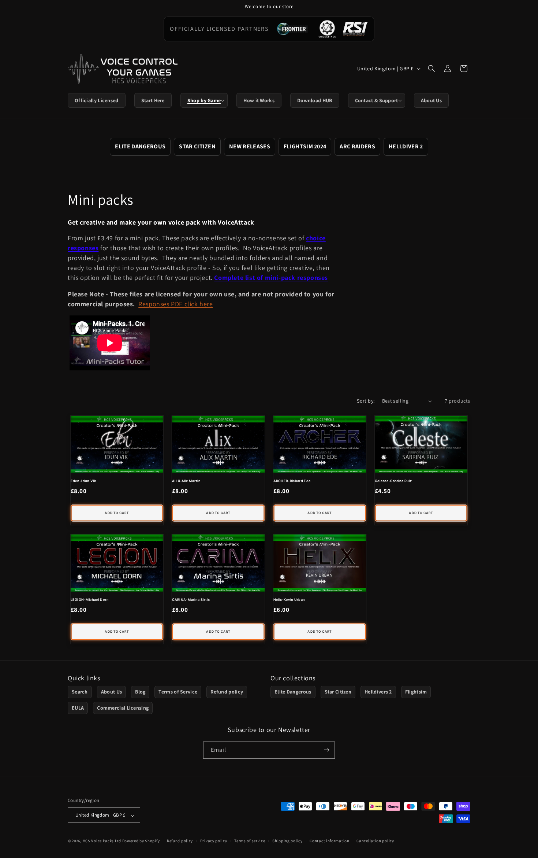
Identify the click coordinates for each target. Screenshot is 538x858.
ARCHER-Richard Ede (292, 480)
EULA (78, 707)
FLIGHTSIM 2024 (305, 146)
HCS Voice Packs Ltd (102, 841)
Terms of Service (177, 692)
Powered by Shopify (141, 841)
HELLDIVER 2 (406, 146)
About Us (111, 692)
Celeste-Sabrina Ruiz (393, 480)
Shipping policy (287, 840)
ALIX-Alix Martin (186, 480)
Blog (140, 692)
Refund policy (226, 692)
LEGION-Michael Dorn (90, 600)
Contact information (329, 840)
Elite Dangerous (292, 692)
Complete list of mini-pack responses (271, 277)
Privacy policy (213, 840)
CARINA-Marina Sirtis (191, 599)
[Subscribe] (326, 749)
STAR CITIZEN (197, 146)
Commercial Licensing (123, 707)
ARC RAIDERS (357, 146)
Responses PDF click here (175, 304)
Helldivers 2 (378, 692)
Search (80, 692)
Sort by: (365, 400)
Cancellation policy (375, 840)
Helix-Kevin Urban (289, 599)
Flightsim (416, 692)
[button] (204, 100)
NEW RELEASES (249, 146)
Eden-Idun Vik (83, 480)
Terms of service (249, 840)
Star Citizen (338, 692)
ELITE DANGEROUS (140, 146)
